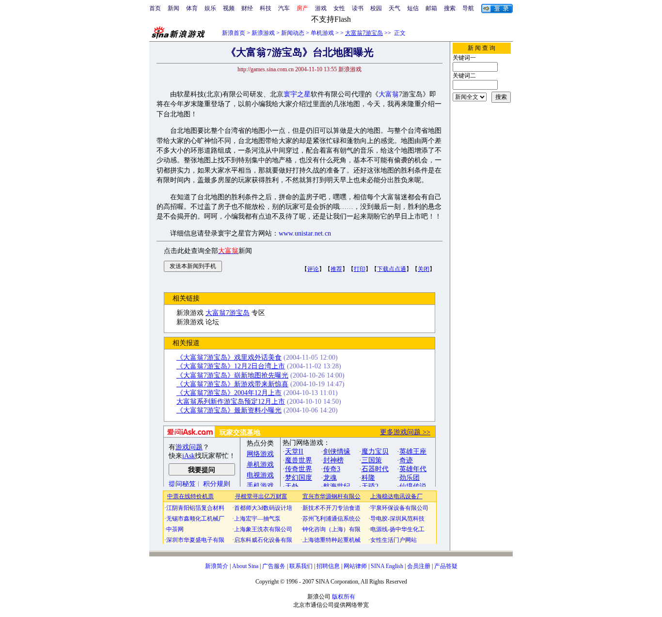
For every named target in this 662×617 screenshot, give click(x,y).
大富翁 (388, 94)
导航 (468, 8)
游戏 (321, 8)
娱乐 (210, 8)
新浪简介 (216, 566)
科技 (265, 8)
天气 (394, 8)
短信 (413, 8)
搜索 (450, 8)
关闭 (423, 269)
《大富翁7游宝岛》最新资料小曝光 (229, 410)
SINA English (387, 566)
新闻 (173, 8)
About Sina (245, 566)
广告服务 (273, 566)
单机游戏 (322, 33)
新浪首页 (233, 33)
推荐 (336, 269)
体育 (192, 8)
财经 (247, 8)
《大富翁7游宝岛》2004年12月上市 (229, 392)
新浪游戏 (263, 33)
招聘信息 (328, 566)
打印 (359, 269)
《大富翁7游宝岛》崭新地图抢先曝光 (232, 375)
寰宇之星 (297, 94)
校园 (376, 8)
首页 (155, 8)
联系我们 (301, 566)
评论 (313, 269)
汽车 (284, 8)
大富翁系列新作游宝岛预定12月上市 (230, 401)
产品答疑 (445, 566)
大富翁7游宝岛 (364, 33)
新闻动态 (292, 33)
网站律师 (355, 566)
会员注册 (418, 566)
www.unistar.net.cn (305, 233)
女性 (339, 8)
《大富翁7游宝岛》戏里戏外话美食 (229, 357)
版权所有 (343, 596)
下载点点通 (391, 269)
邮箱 (431, 8)
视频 (229, 8)
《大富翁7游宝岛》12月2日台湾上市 (230, 366)
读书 (357, 8)
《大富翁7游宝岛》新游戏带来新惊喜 (232, 384)
